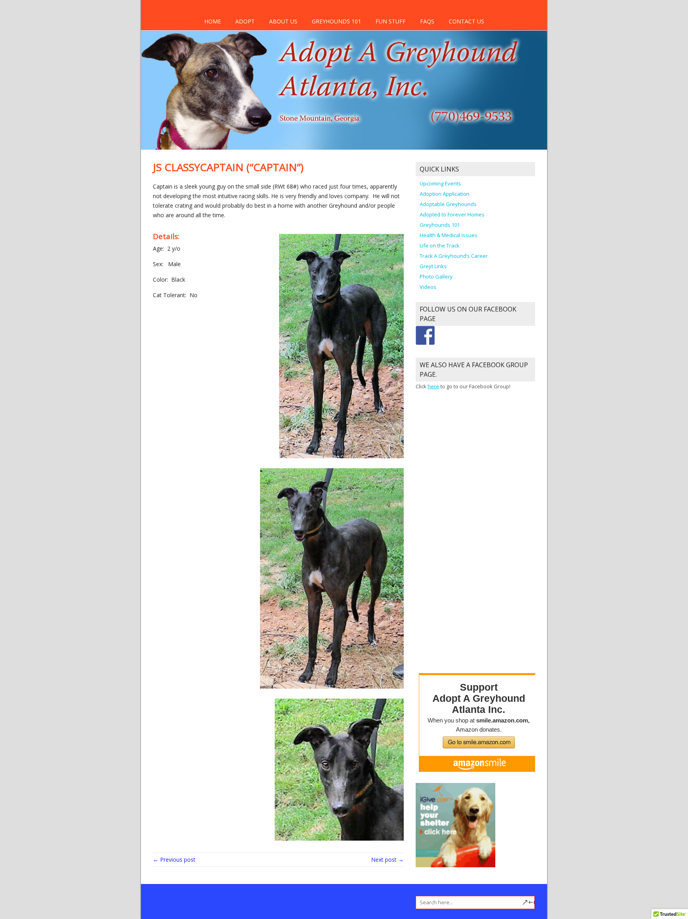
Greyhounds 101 (336, 21)
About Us (283, 21)
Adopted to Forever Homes (452, 214)
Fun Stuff (390, 21)
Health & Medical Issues (448, 235)
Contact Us (466, 21)
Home (212, 21)
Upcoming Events (440, 183)
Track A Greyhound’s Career (454, 255)
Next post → (387, 859)
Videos (428, 286)
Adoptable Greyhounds (448, 204)
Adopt (245, 21)
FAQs (427, 21)
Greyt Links (433, 266)
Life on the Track (439, 245)
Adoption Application (444, 193)
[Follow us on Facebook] (425, 335)
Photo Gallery (436, 276)
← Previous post (174, 859)
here (433, 386)
